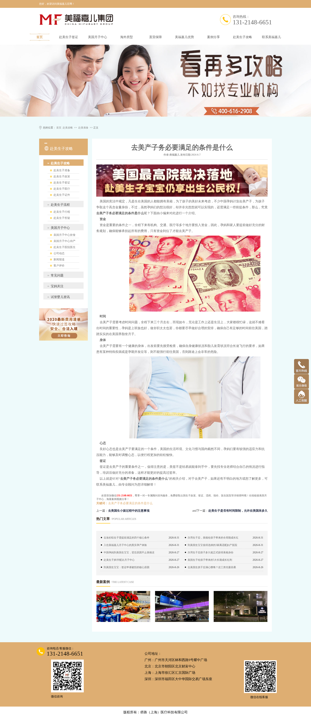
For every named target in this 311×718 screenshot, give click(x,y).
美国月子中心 (97, 37)
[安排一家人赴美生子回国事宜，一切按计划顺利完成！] (182, 606)
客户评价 (59, 265)
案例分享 (213, 37)
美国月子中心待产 (65, 241)
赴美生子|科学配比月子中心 (119, 559)
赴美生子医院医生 (65, 247)
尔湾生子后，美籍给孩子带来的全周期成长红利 (213, 538)
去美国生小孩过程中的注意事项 (129, 510)
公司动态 (59, 253)
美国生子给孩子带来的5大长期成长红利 (210, 559)
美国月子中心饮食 (65, 234)
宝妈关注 (57, 286)
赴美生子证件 (62, 194)
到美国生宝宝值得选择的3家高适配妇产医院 (212, 545)
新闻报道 (59, 259)
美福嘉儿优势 (184, 37)
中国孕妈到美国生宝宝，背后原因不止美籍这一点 (129, 553)
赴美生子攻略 (242, 37)
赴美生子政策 (62, 176)
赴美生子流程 (60, 204)
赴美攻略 (68, 127)
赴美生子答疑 (62, 218)
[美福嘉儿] (119, 20)
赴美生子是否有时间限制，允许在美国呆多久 (238, 510)
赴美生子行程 (62, 211)
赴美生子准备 (62, 170)
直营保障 (155, 37)
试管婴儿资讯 (60, 297)
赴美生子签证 (68, 37)
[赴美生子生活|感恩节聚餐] (123, 606)
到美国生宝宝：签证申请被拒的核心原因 (126, 567)
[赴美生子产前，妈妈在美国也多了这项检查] (240, 606)
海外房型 (126, 37)
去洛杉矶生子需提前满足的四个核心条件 (126, 537)
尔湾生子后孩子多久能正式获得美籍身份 (210, 552)
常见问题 (57, 275)
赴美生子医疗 (62, 188)
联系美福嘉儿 (271, 37)
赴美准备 (83, 127)
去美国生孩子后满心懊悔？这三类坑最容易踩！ (212, 568)
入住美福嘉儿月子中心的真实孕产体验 (125, 545)
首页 (39, 37)
